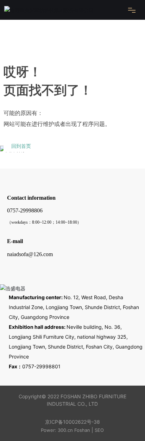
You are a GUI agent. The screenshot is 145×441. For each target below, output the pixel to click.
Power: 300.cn (57, 430)
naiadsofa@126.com (30, 254)
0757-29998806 (25, 210)
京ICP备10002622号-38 (72, 422)
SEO (99, 430)
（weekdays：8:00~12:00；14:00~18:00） (44, 222)
